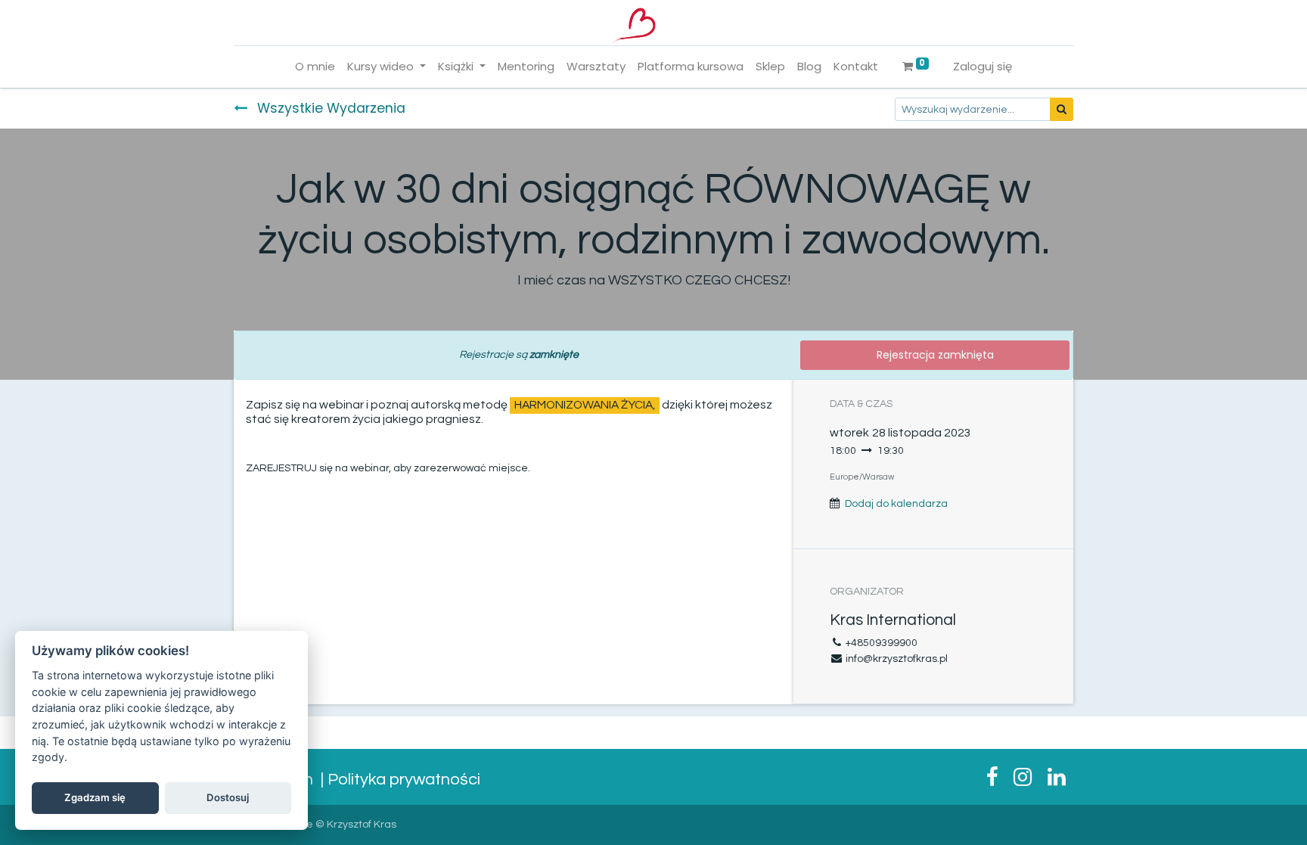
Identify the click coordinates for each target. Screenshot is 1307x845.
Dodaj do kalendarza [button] (896, 504)
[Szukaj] (1061, 109)
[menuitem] (315, 67)
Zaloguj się (982, 66)
